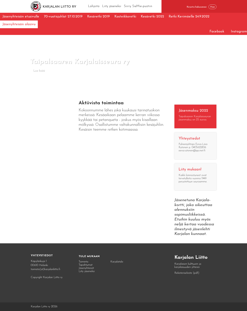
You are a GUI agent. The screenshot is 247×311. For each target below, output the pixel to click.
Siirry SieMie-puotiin (138, 6)
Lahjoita (93, 6)
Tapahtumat (85, 264)
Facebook (217, 31)
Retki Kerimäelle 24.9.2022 (189, 16)
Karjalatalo (116, 261)
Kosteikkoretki (125, 16)
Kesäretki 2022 (152, 16)
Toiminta (83, 261)
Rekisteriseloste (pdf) (186, 273)
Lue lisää (39, 70)
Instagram (239, 31)
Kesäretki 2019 (98, 16)
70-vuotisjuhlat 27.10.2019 (63, 16)
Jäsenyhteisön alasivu (18, 24)
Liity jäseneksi (111, 6)
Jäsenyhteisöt (86, 268)
